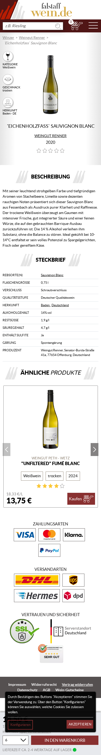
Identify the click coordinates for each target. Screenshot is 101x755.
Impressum (17, 684)
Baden (45, 305)
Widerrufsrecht (44, 684)
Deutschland (60, 305)
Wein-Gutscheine (69, 690)
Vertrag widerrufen (77, 684)
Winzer (8, 37)
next (94, 449)
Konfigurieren (20, 725)
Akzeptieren (80, 724)
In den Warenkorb (65, 740)
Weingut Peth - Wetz (51, 458)
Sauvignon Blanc (52, 275)
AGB (46, 690)
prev (6, 449)
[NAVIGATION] (93, 25)
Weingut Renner (32, 37)
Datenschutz (27, 690)
